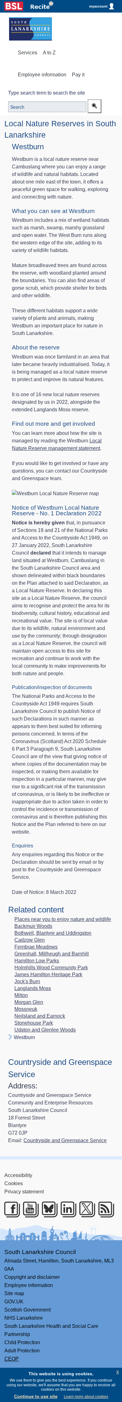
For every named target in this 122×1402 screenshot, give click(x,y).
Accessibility (18, 1175)
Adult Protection (22, 1350)
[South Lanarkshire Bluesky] (47, 1209)
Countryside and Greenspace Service (65, 1140)
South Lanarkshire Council (40, 1252)
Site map (14, 1293)
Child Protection (22, 1342)
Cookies (13, 1183)
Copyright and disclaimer (32, 1277)
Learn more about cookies (86, 1396)
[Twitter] (85, 1209)
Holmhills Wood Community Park (51, 967)
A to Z (49, 52)
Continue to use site (36, 1396)
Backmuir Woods (33, 926)
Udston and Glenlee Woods (45, 1029)
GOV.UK (13, 1301)
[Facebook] (10, 1209)
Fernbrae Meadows (36, 947)
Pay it (78, 74)
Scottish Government (27, 1309)
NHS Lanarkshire (23, 1318)
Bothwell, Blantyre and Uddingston (52, 933)
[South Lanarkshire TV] (28, 1209)
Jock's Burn (27, 981)
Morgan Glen (28, 1002)
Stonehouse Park (33, 1023)
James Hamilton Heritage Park (48, 974)
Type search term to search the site (46, 93)
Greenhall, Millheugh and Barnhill (51, 953)
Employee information (42, 74)
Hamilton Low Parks (36, 960)
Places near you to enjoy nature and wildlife (62, 919)
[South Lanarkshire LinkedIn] (66, 1209)
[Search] (94, 106)
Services (27, 52)
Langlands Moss (32, 988)
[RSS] (104, 1209)
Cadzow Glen (29, 940)
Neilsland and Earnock (39, 1016)
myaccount (98, 6)
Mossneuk (25, 1009)
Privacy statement (24, 1191)
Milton (21, 995)
